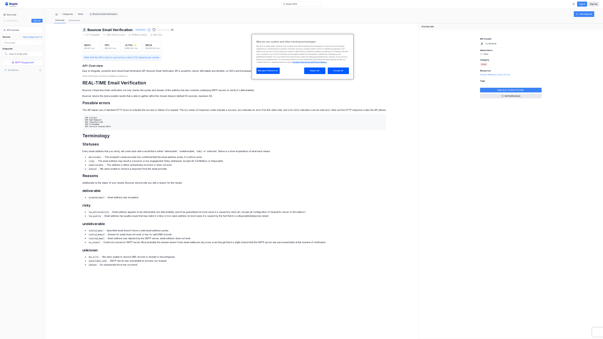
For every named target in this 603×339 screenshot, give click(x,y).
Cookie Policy (298, 62)
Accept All (338, 71)
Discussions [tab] (74, 20)
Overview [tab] (59, 20)
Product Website (488, 75)
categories (67, 14)
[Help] (573, 4)
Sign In (582, 4)
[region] (303, 56)
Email (80, 14)
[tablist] (67, 20)
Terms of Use (503, 75)
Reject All (314, 71)
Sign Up (593, 4)
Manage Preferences (268, 71)
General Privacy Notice (316, 62)
